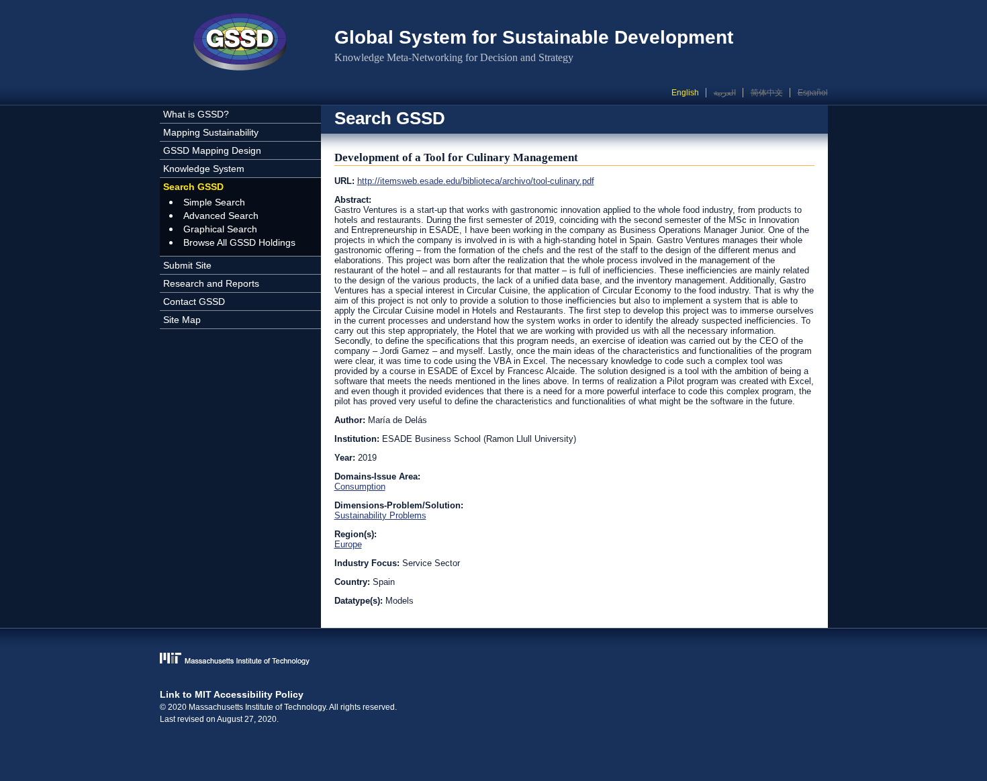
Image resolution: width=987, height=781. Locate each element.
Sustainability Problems (380, 515)
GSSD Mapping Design (212, 150)
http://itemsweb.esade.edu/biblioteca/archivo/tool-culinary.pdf (475, 181)
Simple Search (214, 202)
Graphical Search (220, 229)
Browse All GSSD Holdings (239, 242)
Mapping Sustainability (210, 132)
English (685, 92)
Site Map (182, 319)
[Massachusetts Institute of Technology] (494, 660)
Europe (348, 544)
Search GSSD (193, 186)
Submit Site (187, 265)
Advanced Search (220, 215)
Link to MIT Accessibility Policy (231, 694)
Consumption (359, 486)
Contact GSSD (194, 301)
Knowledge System (203, 168)
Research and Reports (211, 283)
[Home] (240, 43)
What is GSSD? (196, 114)
